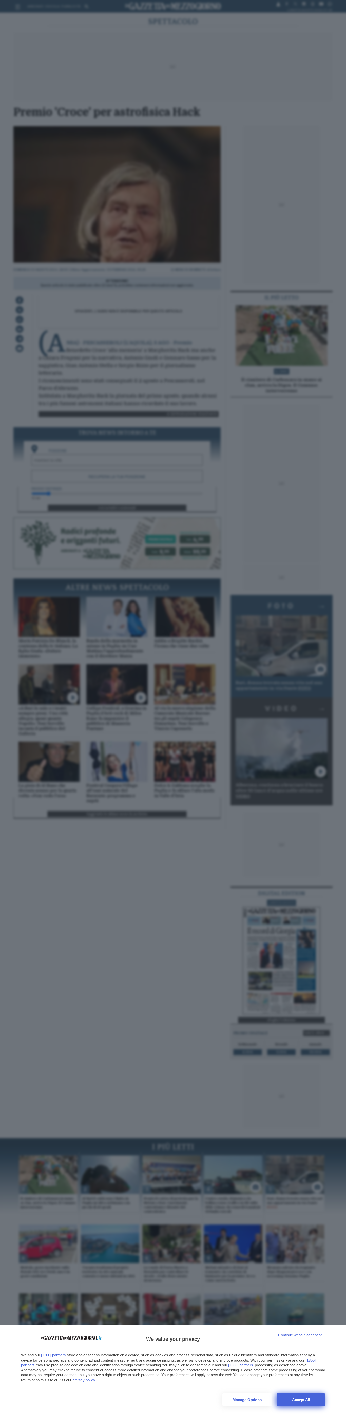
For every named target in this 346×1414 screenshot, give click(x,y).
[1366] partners (53, 1355)
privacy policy (83, 1380)
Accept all (301, 1400)
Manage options (247, 1400)
